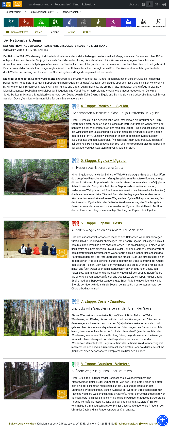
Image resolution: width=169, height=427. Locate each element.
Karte (76, 4)
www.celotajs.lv (151, 423)
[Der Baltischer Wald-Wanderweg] (17, 4)
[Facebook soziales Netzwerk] (143, 4)
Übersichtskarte (18, 32)
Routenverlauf (63, 4)
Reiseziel (87, 4)
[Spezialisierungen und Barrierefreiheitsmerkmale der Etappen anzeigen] (84, 22)
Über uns (134, 4)
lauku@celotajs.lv (127, 423)
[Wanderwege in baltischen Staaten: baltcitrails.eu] (7, 5)
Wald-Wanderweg (39, 4)
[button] (41, 12)
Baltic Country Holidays (22, 423)
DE (156, 4)
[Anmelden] (164, 4)
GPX (88, 32)
